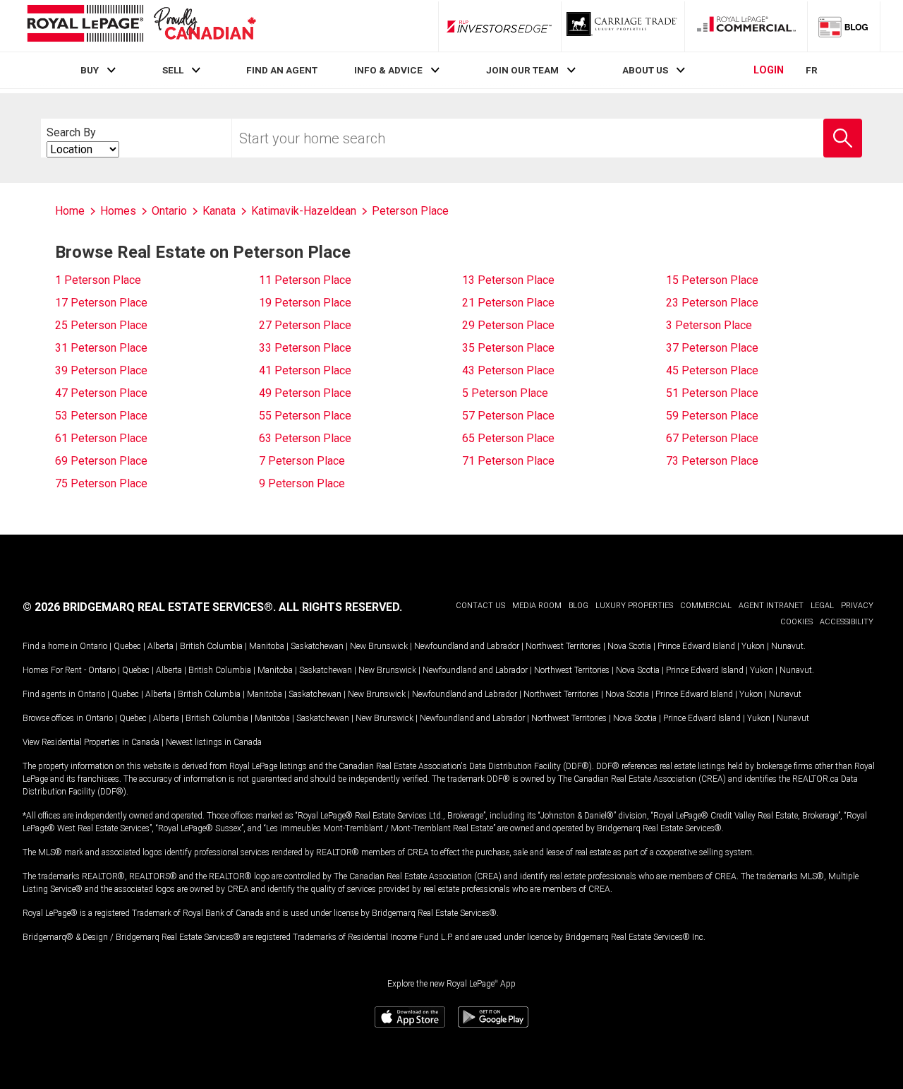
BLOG (578, 605)
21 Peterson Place (508, 302)
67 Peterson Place (712, 438)
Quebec (127, 646)
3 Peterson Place (709, 325)
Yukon (753, 646)
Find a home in (50, 646)
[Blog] (844, 26)
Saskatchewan (317, 646)
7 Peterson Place (302, 461)
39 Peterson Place (101, 370)
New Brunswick (379, 646)
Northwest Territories (563, 646)
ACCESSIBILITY (846, 621)
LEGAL (822, 605)
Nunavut (787, 646)
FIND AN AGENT (281, 70)
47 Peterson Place (101, 393)
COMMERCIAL (706, 605)
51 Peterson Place (712, 393)
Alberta (160, 646)
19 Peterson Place (305, 302)
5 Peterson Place (505, 393)
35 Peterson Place (508, 348)
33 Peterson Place (305, 348)
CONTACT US (480, 605)
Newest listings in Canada (214, 742)
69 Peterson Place (101, 461)
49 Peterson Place (305, 393)
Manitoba (266, 646)
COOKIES (796, 621)
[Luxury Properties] (622, 26)
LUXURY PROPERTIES (634, 605)
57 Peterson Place (508, 415)
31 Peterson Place (101, 348)
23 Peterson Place (712, 302)
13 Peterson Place (508, 280)
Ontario (93, 646)
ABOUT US (645, 70)
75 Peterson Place (101, 483)
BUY (89, 70)
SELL (172, 70)
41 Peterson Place (305, 370)
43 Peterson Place (508, 370)
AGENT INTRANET (771, 605)
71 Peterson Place (508, 461)
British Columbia (211, 646)
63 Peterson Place (305, 438)
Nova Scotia (629, 646)
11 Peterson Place (305, 280)
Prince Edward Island (696, 646)
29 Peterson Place (508, 325)
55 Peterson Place (305, 415)
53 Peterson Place (101, 415)
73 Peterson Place (712, 461)
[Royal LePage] (141, 26)
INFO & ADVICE (388, 70)
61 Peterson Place (101, 438)
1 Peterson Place (98, 280)
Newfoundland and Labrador (466, 646)
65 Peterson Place (508, 438)
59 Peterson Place (712, 415)
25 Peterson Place (101, 325)
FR (812, 70)
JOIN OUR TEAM (522, 70)
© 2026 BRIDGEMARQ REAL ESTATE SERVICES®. (149, 607)
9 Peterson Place (302, 483)
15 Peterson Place (712, 280)
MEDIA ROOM (537, 605)
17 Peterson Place (101, 302)
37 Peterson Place (712, 348)
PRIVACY (857, 605)
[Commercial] (746, 26)
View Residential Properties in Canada (91, 742)
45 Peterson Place (712, 370)
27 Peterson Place (305, 325)
